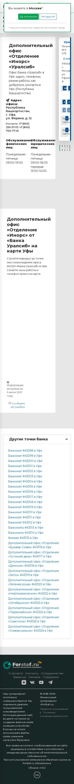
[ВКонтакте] (62, 148)
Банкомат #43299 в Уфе (25, 456)
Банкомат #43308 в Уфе (25, 502)
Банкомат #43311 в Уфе (24, 517)
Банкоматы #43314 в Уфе (25, 533)
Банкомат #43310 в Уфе (25, 512)
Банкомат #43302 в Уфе (25, 471)
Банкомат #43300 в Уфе (25, 461)
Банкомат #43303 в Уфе (25, 476)
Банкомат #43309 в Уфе (25, 507)
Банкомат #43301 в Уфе (25, 466)
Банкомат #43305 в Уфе (25, 486)
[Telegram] (67, 148)
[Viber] (69, 148)
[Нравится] (59, 148)
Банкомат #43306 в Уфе (25, 491)
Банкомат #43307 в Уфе (25, 497)
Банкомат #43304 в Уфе (25, 481)
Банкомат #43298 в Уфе (25, 450)
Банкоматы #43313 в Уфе (25, 527)
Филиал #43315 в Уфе (23, 538)
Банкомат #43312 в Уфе (24, 522)
